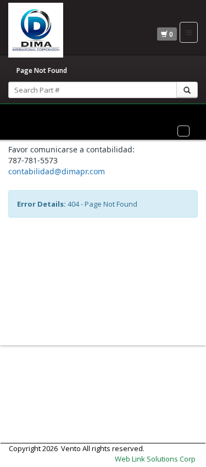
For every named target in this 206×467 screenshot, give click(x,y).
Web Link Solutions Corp (155, 459)
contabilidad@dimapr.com (56, 171)
